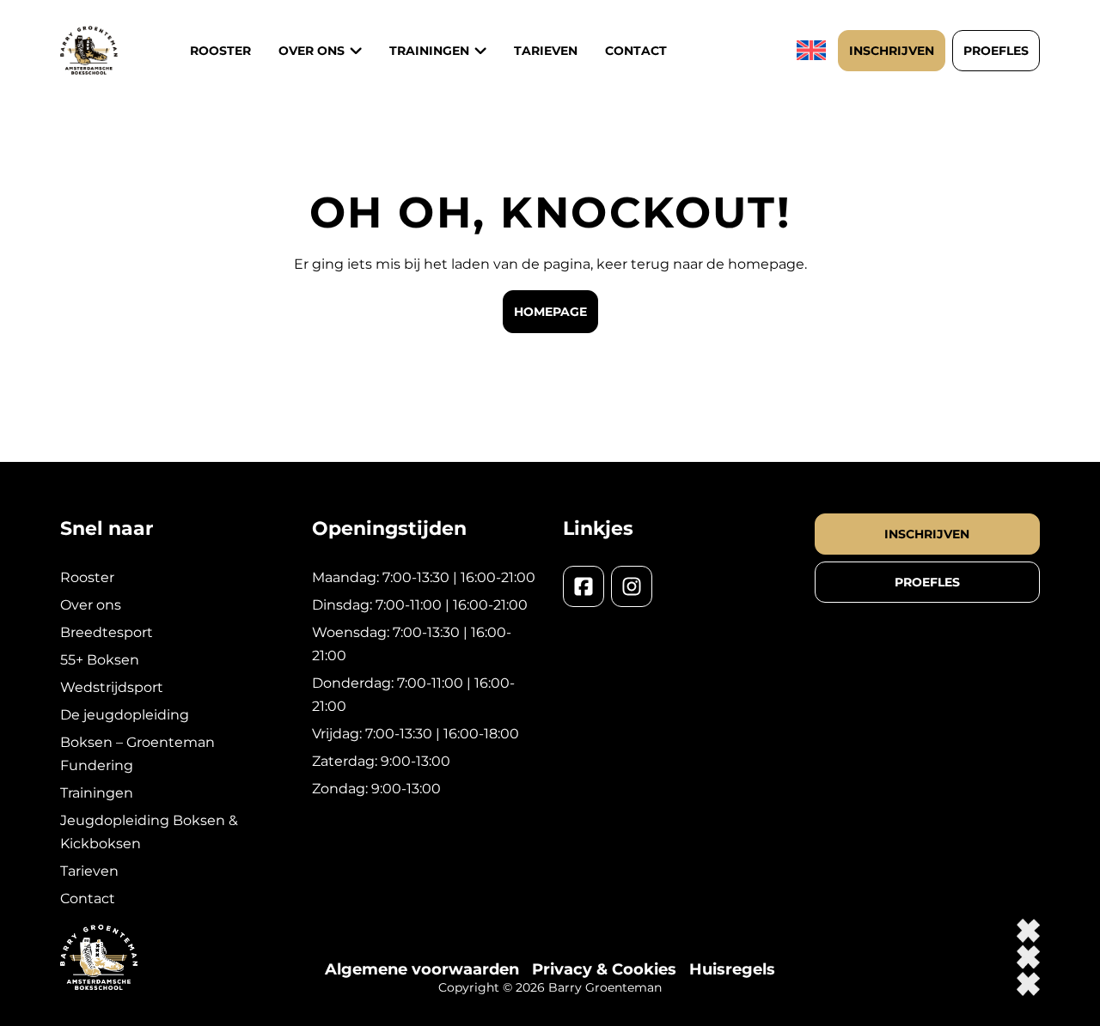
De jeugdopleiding (124, 715)
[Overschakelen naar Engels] (813, 50)
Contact (636, 50)
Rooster (220, 50)
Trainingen (96, 793)
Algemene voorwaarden (422, 969)
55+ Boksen (99, 660)
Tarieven (546, 50)
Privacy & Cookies (604, 969)
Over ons (311, 50)
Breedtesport (106, 632)
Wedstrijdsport (111, 687)
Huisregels (732, 969)
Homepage (550, 311)
